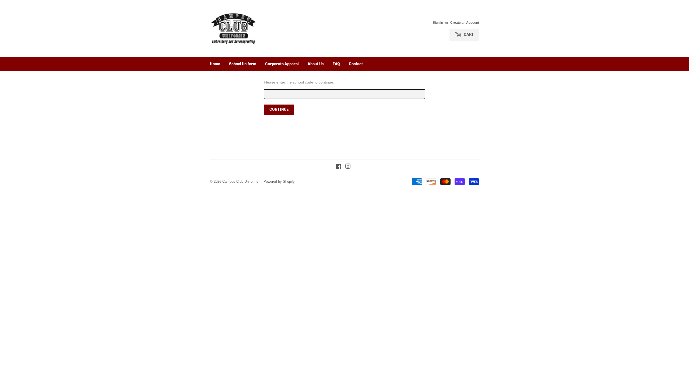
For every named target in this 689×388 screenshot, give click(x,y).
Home (215, 64)
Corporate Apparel (282, 64)
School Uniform (242, 64)
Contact (356, 64)
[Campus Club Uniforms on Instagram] (348, 167)
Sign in (438, 22)
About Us (316, 64)
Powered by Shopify (279, 181)
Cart (468, 34)
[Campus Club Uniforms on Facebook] (339, 167)
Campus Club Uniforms (240, 181)
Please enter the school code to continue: (299, 82)
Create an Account (464, 22)
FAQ (336, 64)
